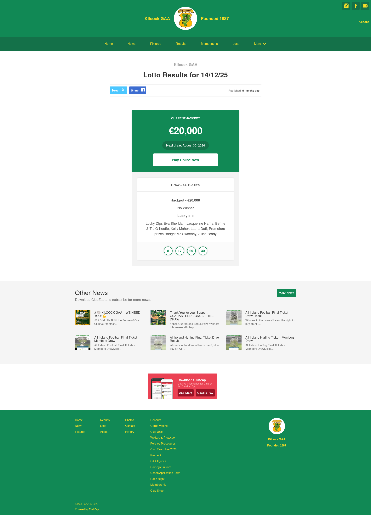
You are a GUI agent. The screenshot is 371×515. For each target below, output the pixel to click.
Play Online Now (185, 159)
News (131, 43)
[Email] (365, 6)
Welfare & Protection (163, 437)
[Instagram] (346, 6)
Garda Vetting (159, 425)
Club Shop (156, 490)
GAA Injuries (158, 461)
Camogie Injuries (161, 467)
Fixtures (155, 43)
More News (286, 293)
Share (135, 90)
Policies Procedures (163, 443)
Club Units (156, 431)
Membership (209, 43)
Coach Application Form (165, 472)
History (129, 431)
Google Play (205, 392)
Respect (155, 455)
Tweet (115, 90)
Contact (130, 425)
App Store (185, 392)
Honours (155, 420)
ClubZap (94, 509)
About (103, 431)
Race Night (157, 478)
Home (109, 43)
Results (181, 43)
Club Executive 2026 (163, 449)
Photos (129, 420)
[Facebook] (356, 6)
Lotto (236, 43)
